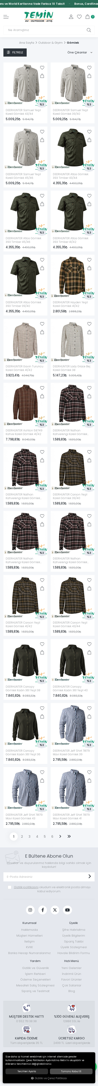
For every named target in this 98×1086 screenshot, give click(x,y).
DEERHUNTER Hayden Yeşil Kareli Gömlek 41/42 (70, 304)
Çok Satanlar (71, 985)
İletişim (29, 941)
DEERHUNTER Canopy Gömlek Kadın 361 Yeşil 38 (23, 688)
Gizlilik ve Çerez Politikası (51, 1078)
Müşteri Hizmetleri (29, 935)
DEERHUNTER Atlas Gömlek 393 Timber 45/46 (23, 240)
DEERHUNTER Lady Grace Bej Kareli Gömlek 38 (71, 368)
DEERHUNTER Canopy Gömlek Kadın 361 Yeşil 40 (70, 688)
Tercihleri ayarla (27, 1071)
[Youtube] (67, 910)
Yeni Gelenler (72, 967)
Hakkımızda (29, 929)
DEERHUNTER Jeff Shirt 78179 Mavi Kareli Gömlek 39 (71, 752)
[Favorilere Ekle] (42, 68)
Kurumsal (29, 922)
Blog (71, 991)
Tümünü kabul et (71, 1071)
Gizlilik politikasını (26, 887)
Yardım (35, 960)
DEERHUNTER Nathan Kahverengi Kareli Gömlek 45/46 (23, 496)
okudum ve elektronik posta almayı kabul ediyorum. (52, 889)
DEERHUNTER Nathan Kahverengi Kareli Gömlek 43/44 (23, 560)
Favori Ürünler (71, 979)
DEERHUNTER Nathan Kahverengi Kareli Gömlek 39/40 (70, 560)
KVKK (29, 947)
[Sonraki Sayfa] (60, 836)
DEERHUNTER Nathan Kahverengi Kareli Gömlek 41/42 (70, 432)
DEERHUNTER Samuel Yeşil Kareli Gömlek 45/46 (23, 176)
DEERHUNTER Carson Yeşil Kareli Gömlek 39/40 (70, 496)
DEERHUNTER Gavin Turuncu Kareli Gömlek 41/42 (24, 368)
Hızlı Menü (71, 960)
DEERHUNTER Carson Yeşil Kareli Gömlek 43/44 (70, 624)
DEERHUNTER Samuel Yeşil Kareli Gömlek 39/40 (70, 112)
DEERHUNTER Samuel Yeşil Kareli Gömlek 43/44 (23, 112)
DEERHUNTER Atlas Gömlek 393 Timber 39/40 (23, 304)
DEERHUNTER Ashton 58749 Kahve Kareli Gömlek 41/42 (24, 432)
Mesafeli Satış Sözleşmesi (35, 985)
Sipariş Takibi (73, 941)
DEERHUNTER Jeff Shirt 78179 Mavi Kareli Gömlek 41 (71, 816)
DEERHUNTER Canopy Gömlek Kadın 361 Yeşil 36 (23, 752)
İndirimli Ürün (71, 973)
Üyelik (73, 922)
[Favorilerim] (79, 16)
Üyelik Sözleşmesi (74, 947)
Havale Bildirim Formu (73, 953)
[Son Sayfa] (69, 836)
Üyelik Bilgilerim (73, 935)
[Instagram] (30, 910)
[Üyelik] (71, 16)
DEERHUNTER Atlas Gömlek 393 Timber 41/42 (70, 240)
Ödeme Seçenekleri (35, 979)
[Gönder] (90, 876)
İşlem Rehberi (35, 973)
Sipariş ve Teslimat (35, 991)
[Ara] (89, 30)
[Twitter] (55, 910)
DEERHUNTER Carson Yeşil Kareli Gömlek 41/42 (23, 624)
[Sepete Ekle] (42, 76)
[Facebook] (42, 910)
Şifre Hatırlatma (73, 929)
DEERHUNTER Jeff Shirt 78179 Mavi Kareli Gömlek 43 (24, 816)
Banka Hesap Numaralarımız (29, 953)
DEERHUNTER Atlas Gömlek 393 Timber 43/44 (70, 176)
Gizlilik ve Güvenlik (35, 967)
